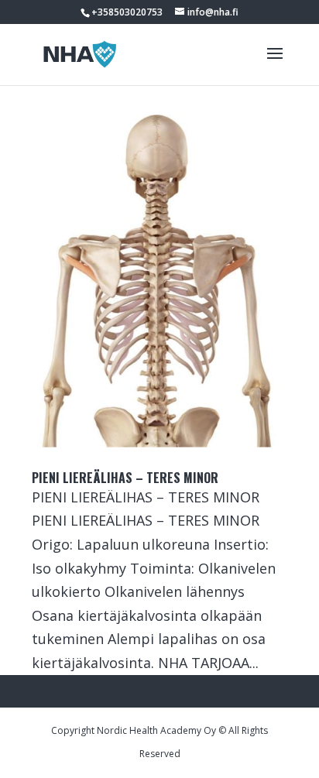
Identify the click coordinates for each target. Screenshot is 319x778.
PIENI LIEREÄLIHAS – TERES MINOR (125, 477)
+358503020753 (127, 12)
